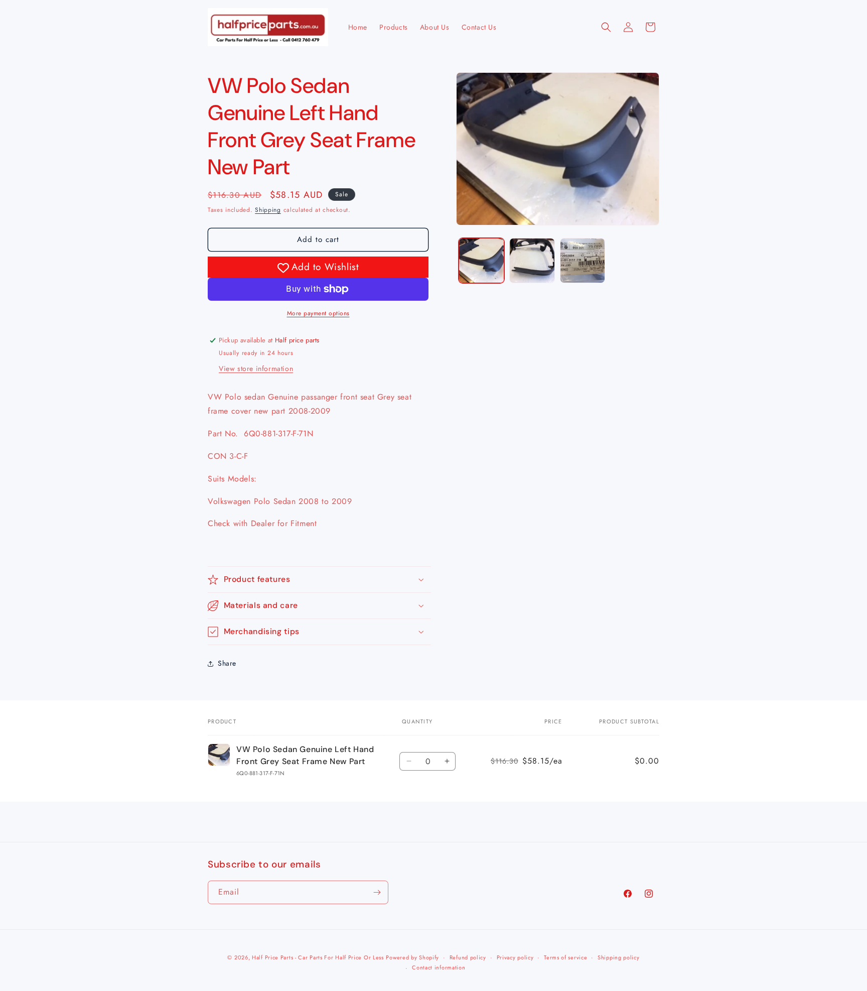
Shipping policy (619, 957)
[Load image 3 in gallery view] (583, 261)
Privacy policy (515, 957)
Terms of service (565, 957)
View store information (256, 368)
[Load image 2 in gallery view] (532, 261)
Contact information (438, 967)
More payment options (318, 313)
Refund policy (468, 957)
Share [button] (227, 663)
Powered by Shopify (412, 957)
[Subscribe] (377, 892)
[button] (606, 27)
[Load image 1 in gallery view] (481, 261)
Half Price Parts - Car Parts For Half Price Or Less (318, 957)
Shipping (268, 209)
